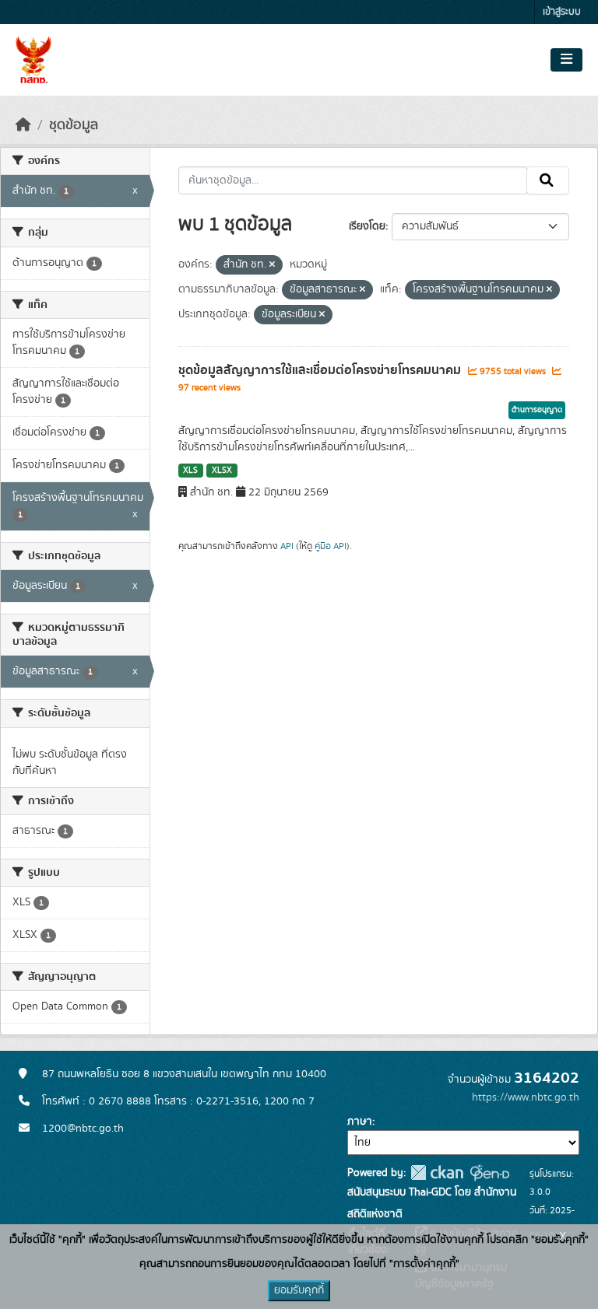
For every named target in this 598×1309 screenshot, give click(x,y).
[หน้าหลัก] (23, 125)
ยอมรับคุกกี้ (299, 1290)
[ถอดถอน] (272, 265)
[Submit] (547, 180)
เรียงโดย (367, 226)
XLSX (222, 470)
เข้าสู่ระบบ (562, 12)
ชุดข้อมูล (73, 125)
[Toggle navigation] (566, 60)
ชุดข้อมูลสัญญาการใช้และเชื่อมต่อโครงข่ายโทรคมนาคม (321, 370)
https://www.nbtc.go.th (525, 1097)
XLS (190, 470)
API (287, 546)
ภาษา (359, 1121)
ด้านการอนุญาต (537, 409)
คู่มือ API (330, 546)
